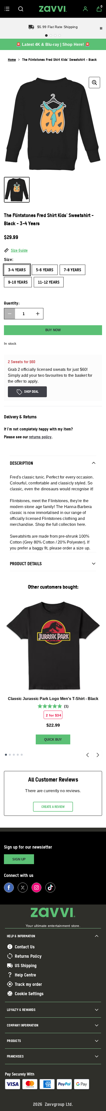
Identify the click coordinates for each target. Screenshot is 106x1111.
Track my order (28, 984)
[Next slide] (98, 754)
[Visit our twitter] (23, 887)
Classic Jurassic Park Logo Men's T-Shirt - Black (53, 699)
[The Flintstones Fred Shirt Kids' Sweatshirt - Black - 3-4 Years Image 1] (17, 190)
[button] (53, 250)
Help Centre (25, 974)
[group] (53, 124)
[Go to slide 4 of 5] (18, 755)
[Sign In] (85, 9)
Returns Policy (28, 956)
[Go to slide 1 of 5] (6, 755)
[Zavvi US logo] (53, 9)
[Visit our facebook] (9, 887)
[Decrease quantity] (9, 313)
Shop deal (31, 391)
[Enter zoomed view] (94, 82)
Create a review (53, 807)
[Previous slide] (87, 754)
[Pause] (101, 28)
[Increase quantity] (37, 313)
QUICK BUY (53, 739)
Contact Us (25, 946)
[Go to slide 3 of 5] (14, 755)
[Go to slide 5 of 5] (22, 755)
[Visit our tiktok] (50, 887)
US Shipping (25, 965)
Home (12, 59)
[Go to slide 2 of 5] (10, 755)
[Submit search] (21, 9)
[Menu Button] (7, 9)
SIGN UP (19, 859)
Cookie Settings (29, 993)
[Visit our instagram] (36, 887)
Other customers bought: (53, 587)
